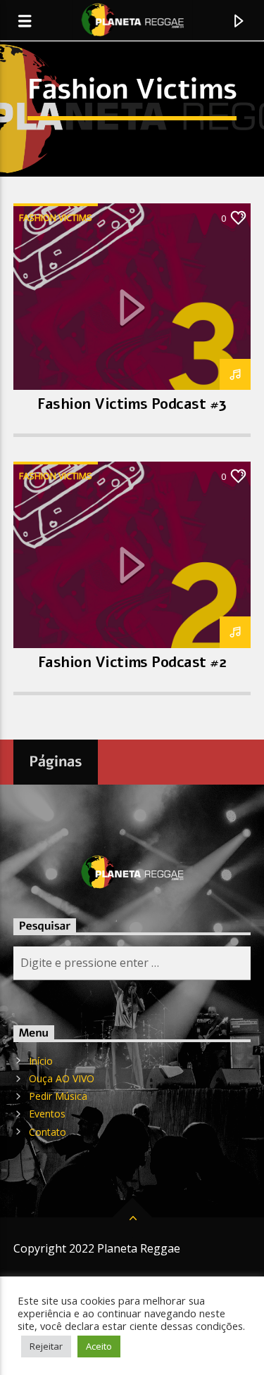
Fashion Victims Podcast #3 (131, 404)
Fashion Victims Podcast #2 (132, 662)
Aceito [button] (99, 1346)
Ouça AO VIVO (61, 1078)
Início (41, 1060)
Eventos (47, 1113)
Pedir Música (58, 1096)
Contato (47, 1132)
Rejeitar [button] (46, 1346)
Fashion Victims (55, 217)
